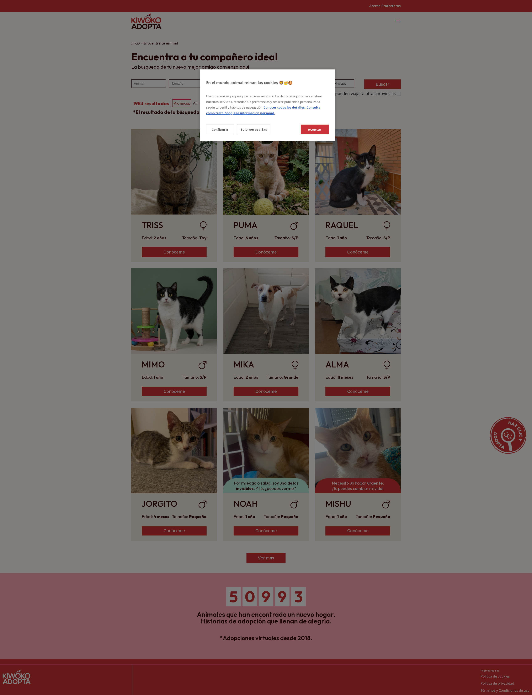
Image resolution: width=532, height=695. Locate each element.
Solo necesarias (254, 129)
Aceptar (314, 129)
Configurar (220, 129)
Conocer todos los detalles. (284, 107)
